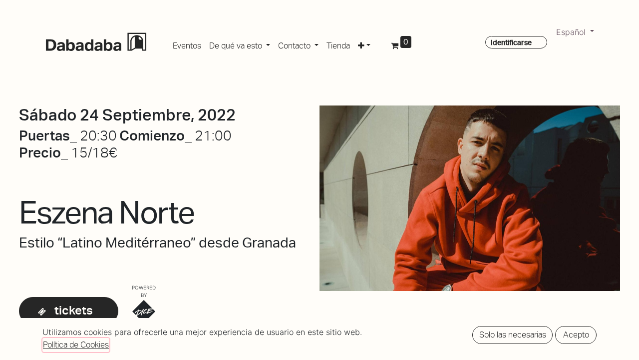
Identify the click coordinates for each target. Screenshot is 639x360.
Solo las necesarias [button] (512, 335)
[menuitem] (187, 44)
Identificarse (511, 42)
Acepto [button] (576, 335)
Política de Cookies (76, 345)
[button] (364, 44)
